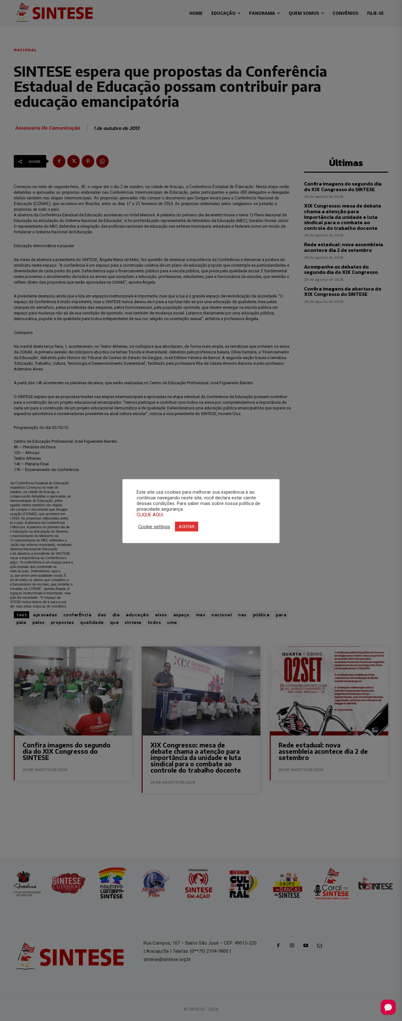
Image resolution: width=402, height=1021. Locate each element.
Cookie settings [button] (154, 527)
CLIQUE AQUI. (150, 515)
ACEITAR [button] (186, 526)
